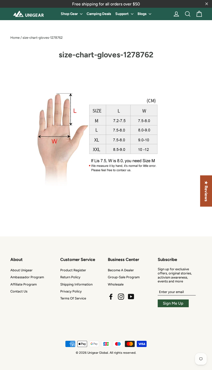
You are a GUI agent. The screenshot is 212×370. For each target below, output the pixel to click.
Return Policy (70, 277)
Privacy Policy (71, 291)
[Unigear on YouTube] (131, 297)
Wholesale (116, 284)
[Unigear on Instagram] (121, 297)
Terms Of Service (73, 298)
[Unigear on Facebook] (111, 297)
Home (15, 38)
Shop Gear (70, 14)
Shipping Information (76, 284)
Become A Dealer (121, 270)
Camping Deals (99, 14)
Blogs (142, 14)
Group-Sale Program (124, 277)
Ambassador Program (27, 277)
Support (122, 14)
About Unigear (21, 270)
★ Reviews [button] (206, 191)
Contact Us (18, 291)
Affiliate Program (23, 284)
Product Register (73, 270)
